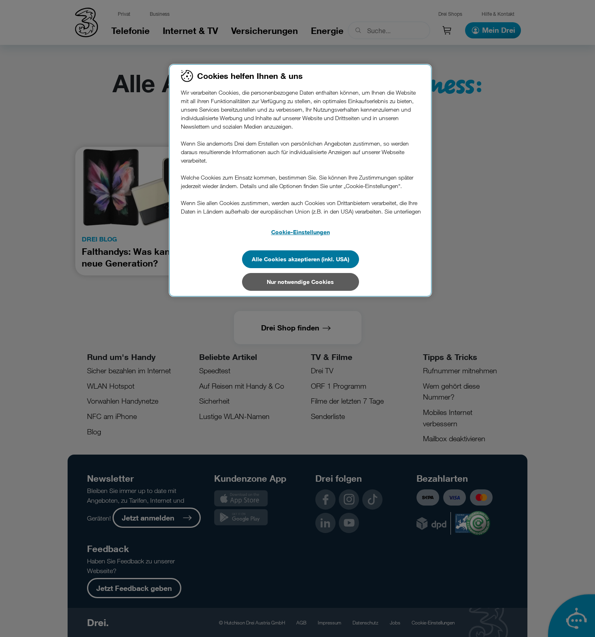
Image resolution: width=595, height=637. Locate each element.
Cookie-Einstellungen (300, 232)
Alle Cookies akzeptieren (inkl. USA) (300, 259)
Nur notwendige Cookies (300, 281)
